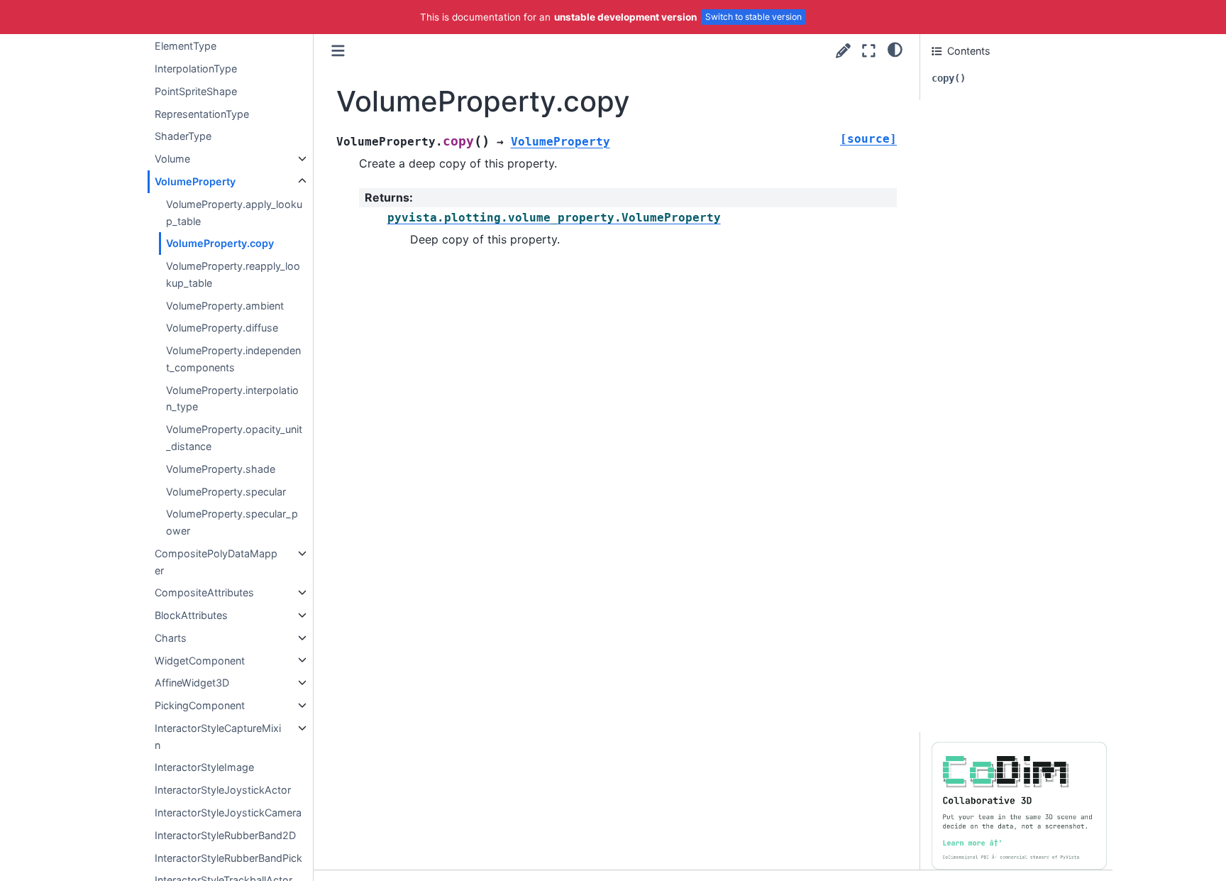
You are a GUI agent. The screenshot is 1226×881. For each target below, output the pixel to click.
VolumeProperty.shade (220, 469)
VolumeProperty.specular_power (232, 522)
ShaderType (183, 136)
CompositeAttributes (204, 592)
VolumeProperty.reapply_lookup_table (233, 274)
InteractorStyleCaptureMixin (218, 736)
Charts (171, 638)
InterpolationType (196, 68)
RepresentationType (202, 114)
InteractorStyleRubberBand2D (225, 835)
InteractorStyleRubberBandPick (228, 857)
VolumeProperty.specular (226, 491)
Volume (172, 159)
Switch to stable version (753, 16)
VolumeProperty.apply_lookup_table (234, 212)
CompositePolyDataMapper (216, 561)
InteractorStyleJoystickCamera (228, 812)
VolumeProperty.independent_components (233, 358)
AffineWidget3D (192, 683)
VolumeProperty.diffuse (222, 328)
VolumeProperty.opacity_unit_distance (234, 437)
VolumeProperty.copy (220, 243)
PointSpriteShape (196, 91)
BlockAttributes (191, 615)
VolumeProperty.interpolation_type (232, 397)
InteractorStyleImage (204, 767)
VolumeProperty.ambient (225, 305)
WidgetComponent (200, 660)
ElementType (185, 46)
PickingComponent (200, 705)
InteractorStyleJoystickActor (223, 790)
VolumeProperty (195, 181)
